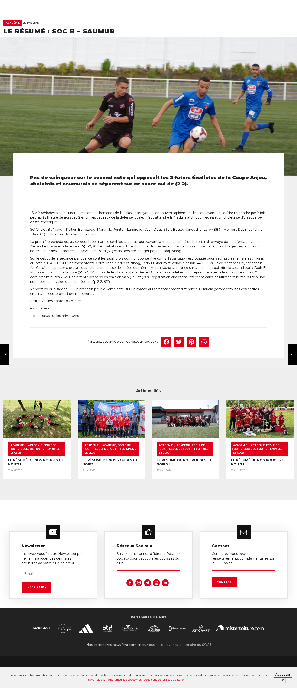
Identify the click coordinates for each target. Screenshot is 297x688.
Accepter (282, 674)
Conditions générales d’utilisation (164, 679)
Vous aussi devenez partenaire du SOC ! (179, 645)
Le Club (15, 452)
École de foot (31, 449)
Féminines (53, 449)
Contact (224, 582)
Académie (13, 22)
